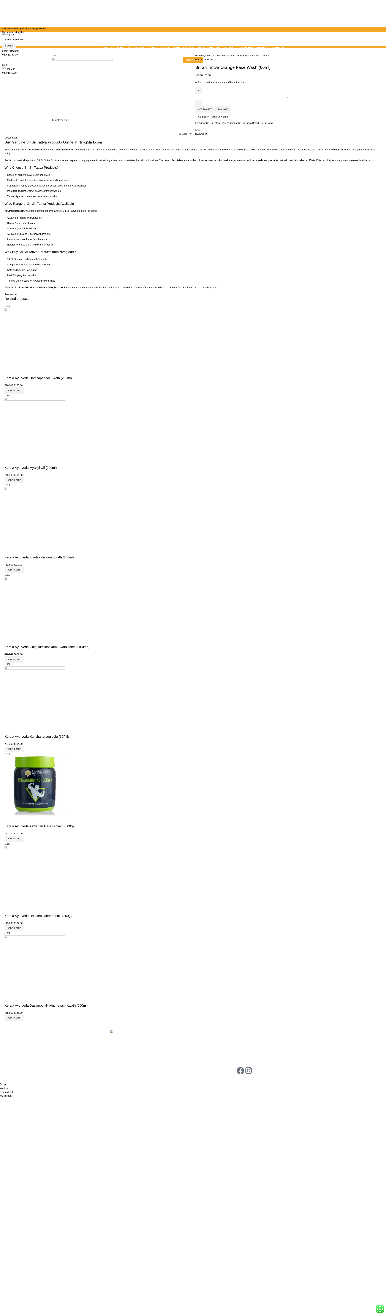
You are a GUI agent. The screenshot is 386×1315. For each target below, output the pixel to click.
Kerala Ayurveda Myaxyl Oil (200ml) (31, 468)
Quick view (16, 372)
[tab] (185, 134)
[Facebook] (240, 1070)
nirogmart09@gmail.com (33, 28)
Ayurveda (207, 55)
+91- (11, 28)
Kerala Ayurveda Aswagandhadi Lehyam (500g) (39, 826)
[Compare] (8, 372)
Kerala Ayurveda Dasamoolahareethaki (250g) (38, 916)
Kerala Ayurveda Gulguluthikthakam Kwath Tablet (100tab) (47, 647)
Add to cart (205, 109)
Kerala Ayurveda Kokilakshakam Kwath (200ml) (39, 557)
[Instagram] (248, 1070)
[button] (14, 390)
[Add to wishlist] (24, 372)
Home (198, 55)
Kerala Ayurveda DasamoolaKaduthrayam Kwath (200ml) (46, 1005)
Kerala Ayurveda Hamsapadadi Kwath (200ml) (38, 378)
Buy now (223, 109)
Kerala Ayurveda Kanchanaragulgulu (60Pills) (38, 736)
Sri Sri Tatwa (220, 55)
